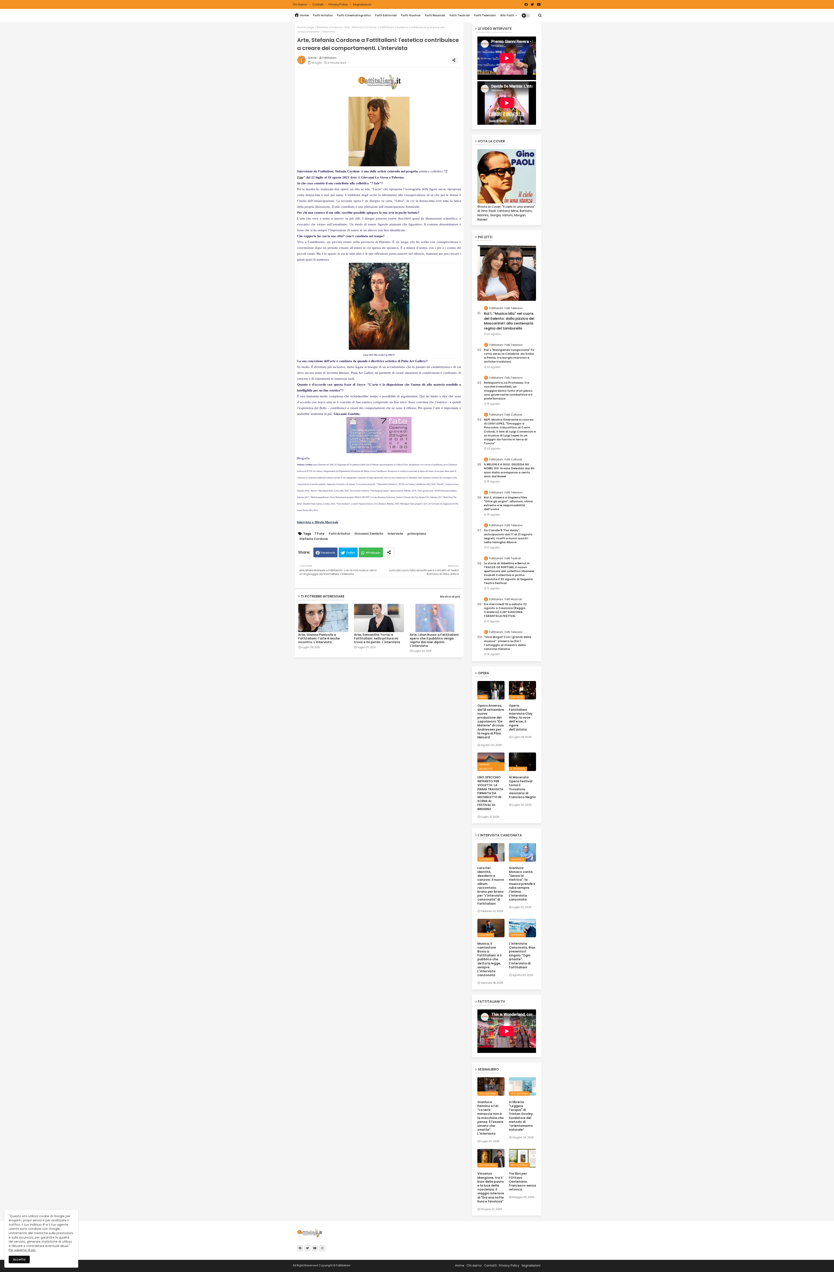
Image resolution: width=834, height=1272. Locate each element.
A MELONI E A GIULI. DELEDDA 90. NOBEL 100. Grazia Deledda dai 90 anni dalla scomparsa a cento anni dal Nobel (509, 470)
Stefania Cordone (329, 27)
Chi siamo (300, 4)
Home (304, 15)
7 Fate (319, 534)
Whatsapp (373, 553)
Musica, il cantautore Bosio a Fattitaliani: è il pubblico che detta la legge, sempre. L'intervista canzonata (489, 959)
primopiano (416, 534)
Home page (305, 27)
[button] (540, 15)
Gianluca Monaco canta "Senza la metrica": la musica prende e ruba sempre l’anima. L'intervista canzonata (522, 884)
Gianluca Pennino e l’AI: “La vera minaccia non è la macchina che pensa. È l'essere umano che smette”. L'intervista (490, 1118)
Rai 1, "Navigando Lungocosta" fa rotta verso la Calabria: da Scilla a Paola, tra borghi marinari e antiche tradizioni (509, 356)
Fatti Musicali (435, 15)
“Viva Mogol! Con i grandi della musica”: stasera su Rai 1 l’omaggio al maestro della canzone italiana (507, 643)
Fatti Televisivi (485, 15)
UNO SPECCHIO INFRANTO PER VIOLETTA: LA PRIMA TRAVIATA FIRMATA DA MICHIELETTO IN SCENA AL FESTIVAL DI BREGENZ (490, 793)
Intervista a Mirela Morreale (317, 522)
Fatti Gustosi (410, 15)
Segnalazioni (362, 4)
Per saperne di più (22, 1250)
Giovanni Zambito (368, 534)
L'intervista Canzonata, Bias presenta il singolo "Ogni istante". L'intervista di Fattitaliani (522, 955)
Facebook (328, 553)
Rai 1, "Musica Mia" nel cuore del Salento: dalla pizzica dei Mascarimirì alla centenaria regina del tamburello (509, 321)
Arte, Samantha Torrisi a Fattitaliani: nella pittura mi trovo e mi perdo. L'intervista (377, 638)
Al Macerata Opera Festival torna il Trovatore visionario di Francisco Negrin (522, 787)
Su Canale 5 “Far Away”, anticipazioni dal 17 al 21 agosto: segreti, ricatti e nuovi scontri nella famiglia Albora (508, 536)
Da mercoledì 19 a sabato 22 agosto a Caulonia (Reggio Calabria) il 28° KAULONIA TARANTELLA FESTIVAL (505, 610)
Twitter (350, 553)
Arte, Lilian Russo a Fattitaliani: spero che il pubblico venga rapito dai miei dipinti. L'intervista (434, 640)
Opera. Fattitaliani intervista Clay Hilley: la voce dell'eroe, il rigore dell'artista (520, 717)
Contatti (318, 4)
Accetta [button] (19, 1259)
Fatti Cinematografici (354, 15)
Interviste (395, 534)
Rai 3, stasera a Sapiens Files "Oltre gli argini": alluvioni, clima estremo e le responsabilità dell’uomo (508, 503)
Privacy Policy (338, 4)
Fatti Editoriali (386, 15)
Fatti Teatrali (460, 15)
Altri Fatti (507, 15)
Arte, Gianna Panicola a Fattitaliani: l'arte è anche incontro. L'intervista (319, 638)
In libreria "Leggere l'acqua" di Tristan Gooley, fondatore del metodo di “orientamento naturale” (521, 1116)
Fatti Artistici (323, 15)
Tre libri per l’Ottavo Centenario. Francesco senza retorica (522, 1181)
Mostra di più (450, 596)
